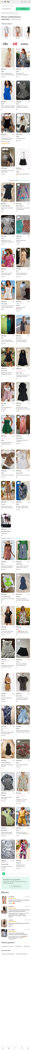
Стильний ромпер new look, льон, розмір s (7, 632)
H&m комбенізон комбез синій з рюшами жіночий (7, 106)
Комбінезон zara (20, 138)
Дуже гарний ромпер (22, 765)
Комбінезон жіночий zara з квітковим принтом (8, 666)
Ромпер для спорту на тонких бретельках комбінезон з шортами (7, 138)
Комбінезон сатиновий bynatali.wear (7, 171)
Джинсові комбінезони (8, 954)
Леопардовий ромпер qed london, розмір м (22, 698)
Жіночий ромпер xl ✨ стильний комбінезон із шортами (22, 833)
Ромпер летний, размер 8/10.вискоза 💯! (7, 732)
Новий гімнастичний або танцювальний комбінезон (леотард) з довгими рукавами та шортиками (22, 208)
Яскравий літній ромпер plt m (7, 599)
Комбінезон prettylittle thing (7, 208)
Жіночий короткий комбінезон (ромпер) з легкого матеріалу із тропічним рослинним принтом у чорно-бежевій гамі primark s (7, 507)
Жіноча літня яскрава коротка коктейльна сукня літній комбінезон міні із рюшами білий (18, 933)
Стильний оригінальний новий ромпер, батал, (7, 306)
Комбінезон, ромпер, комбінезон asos (21, 800)
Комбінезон (4, 533)
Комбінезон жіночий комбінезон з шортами (22, 106)
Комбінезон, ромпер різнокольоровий (6, 273)
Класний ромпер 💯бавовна (20, 308)
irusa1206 (11, 906)
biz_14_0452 (11, 930)
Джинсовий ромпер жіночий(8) (6, 798)
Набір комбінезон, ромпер (21, 241)
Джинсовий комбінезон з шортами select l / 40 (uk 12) (23, 731)
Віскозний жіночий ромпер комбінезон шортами (21, 340)
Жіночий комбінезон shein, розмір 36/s (21, 664)
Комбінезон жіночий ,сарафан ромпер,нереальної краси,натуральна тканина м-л (6, 867)
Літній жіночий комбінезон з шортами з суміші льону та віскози (18, 900)
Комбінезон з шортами (7, 475)
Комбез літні (18, 946)
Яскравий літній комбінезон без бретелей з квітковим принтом (22, 865)
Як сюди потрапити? (24, 180)
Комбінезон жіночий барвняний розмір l (6, 373)
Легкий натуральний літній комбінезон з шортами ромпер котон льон (22, 273)
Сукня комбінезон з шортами (6, 408)
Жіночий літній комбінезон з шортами (22, 74)
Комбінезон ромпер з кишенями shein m (7, 443)
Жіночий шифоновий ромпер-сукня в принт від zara (22, 507)
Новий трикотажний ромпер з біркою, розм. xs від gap (7, 340)
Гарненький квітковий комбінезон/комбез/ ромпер (7, 566)
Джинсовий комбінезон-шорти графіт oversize (18, 924)
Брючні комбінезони (21, 954)
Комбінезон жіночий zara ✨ (23, 174)
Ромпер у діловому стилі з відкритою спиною (22, 375)
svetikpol (10, 920)
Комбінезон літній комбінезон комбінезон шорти (7, 241)
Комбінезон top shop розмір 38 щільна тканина (23, 408)
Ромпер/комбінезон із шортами (22, 441)
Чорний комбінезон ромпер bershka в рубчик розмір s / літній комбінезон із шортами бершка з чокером (23, 599)
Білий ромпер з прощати (22, 475)
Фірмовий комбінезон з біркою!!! (7, 765)
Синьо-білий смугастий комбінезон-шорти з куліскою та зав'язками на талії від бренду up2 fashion (23, 566)
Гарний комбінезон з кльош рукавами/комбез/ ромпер (8, 74)
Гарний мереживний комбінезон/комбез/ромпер (6, 833)
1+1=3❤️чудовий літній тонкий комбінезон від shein (22, 632)
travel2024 (11, 897)
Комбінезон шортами (7, 946)
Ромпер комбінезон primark (6, 698)
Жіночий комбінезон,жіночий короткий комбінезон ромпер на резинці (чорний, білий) (18, 910)
